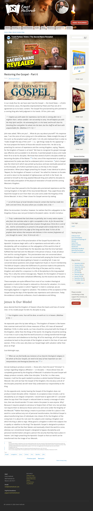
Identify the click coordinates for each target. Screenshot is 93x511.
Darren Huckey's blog (18, 32)
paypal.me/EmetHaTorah (12, 493)
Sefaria (28, 480)
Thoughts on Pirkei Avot (78, 252)
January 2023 (77, 276)
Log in (73, 226)
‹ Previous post (31, 458)
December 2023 (78, 263)
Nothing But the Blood (78, 248)
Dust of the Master (77, 237)
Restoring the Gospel (14, 78)
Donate (69, 28)
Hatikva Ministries (31, 479)
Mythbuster (75, 246)
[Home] (46, 8)
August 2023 (77, 269)
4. (4, 448)
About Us (50, 28)
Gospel (7, 454)
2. (4, 443)
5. (4, 449)
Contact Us (60, 28)
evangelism (14, 454)
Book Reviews (28, 28)
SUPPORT (76, 303)
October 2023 (78, 265)
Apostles (38, 454)
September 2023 (78, 267)
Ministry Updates (76, 245)
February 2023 (78, 274)
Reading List (16, 28)
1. (4, 442)
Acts (32, 454)
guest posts (75, 243)
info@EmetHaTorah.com (12, 487)
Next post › (41, 458)
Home (8, 28)
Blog (43, 28)
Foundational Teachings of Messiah (79, 240)
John (44, 454)
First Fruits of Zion (31, 477)
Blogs (10, 32)
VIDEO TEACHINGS (79, 23)
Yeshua (26, 454)
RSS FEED (79, 160)
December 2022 (78, 278)
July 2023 (76, 271)
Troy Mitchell (30, 483)
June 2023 (77, 272)
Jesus (20, 454)
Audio (37, 28)
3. (4, 447)
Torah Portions (30, 482)
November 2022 (78, 280)
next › (82, 283)
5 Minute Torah (76, 236)
